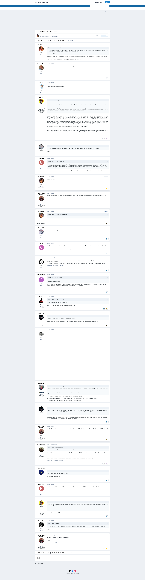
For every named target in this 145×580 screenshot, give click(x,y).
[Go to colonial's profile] (41, 247)
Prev (39, 40)
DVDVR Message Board (42, 2)
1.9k (41, 168)
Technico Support (41, 257)
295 (41, 54)
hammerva (41, 484)
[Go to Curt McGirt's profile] (41, 524)
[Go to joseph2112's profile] (41, 231)
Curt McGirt (41, 520)
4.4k (42, 508)
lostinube (41, 82)
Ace (41, 143)
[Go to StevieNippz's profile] (41, 48)
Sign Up (107, 2)
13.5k (42, 267)
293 (41, 285)
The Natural (41, 176)
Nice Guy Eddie (41, 63)
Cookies (77, 573)
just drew (41, 97)
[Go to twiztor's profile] (41, 300)
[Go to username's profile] (41, 162)
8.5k (42, 152)
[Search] (108, 6)
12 (52, 40)
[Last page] (65, 40)
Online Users (42, 8)
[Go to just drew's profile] (41, 101)
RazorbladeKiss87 (41, 445)
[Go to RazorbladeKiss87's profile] (41, 449)
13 (54, 40)
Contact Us (73, 573)
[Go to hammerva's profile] (41, 488)
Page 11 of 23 (70, 40)
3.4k (42, 204)
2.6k (42, 455)
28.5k (42, 394)
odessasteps (41, 329)
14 (56, 40)
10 (48, 40)
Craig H (60, 47)
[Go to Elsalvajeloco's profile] (41, 387)
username (41, 158)
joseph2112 (41, 227)
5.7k (42, 306)
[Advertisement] (56, 22)
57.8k (42, 186)
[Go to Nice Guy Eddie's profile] (41, 67)
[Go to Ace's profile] (41, 146)
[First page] (37, 40)
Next (63, 40)
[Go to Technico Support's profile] (41, 261)
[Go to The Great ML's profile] (41, 472)
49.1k (42, 339)
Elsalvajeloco (41, 383)
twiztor (41, 296)
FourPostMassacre (41, 275)
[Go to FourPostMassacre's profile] (41, 279)
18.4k (42, 73)
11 (50, 40)
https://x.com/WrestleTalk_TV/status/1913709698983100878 (58, 537)
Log (59, 277)
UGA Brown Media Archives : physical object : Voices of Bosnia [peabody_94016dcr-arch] (63, 249)
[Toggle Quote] (48, 47)
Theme (67, 573)
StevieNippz (41, 44)
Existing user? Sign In (98, 2)
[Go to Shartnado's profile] (41, 317)
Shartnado (41, 313)
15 (58, 40)
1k (41, 253)
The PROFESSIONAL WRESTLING (51, 36)
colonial (41, 243)
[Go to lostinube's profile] (41, 86)
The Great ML (41, 468)
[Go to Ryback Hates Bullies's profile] (41, 198)
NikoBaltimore (61, 100)
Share (98, 35)
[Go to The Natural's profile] (38, 35)
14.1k (42, 494)
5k (41, 414)
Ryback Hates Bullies (41, 194)
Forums (37, 8)
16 (60, 40)
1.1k (41, 92)
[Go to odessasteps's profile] (41, 333)
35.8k (42, 530)
